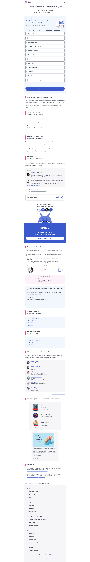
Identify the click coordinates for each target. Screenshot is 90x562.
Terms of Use (57, 30)
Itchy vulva (30, 322)
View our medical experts (58, 394)
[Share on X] (47, 210)
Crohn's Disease (32, 346)
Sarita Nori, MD (34, 172)
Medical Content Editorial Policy (38, 191)
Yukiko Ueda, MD (34, 179)
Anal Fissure (31, 344)
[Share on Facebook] (51, 210)
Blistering (30, 325)
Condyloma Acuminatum (34, 340)
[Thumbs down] (61, 197)
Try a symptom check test (45, 238)
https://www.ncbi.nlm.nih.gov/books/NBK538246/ (37, 471)
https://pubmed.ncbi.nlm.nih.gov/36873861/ (36, 477)
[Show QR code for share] (43, 210)
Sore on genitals (32, 320)
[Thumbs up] (57, 197)
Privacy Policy (49, 30)
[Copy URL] (39, 210)
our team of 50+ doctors (34, 185)
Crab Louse (30, 342)
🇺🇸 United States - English (45, 554)
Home (26, 483)
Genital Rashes (31, 339)
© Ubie (45, 558)
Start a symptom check (45, 89)
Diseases (32, 483)
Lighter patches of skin (33, 318)
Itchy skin (30, 324)
